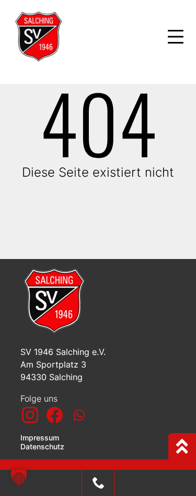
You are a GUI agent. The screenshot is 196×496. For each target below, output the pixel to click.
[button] (19, 477)
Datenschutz (43, 447)
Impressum (40, 438)
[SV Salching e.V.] (78, 36)
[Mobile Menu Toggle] (175, 37)
